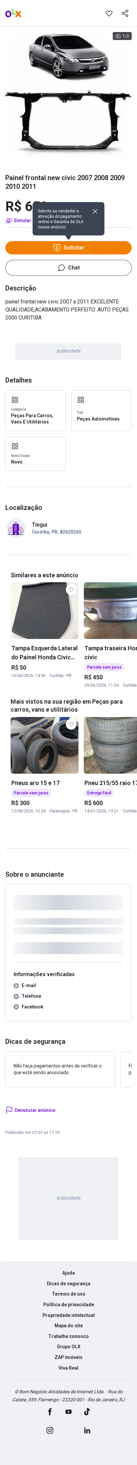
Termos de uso (68, 1294)
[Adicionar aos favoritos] (109, 13)
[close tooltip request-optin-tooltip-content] (95, 211)
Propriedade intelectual (69, 1315)
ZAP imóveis (68, 1357)
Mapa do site (69, 1325)
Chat (74, 267)
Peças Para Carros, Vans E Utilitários (32, 419)
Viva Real (68, 1368)
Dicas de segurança (68, 1283)
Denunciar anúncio (35, 1110)
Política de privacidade (68, 1304)
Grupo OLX (68, 1346)
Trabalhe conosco (68, 1336)
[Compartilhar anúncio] (125, 13)
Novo (17, 462)
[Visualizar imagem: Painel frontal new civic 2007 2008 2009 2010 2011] (68, 95)
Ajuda (68, 1273)
